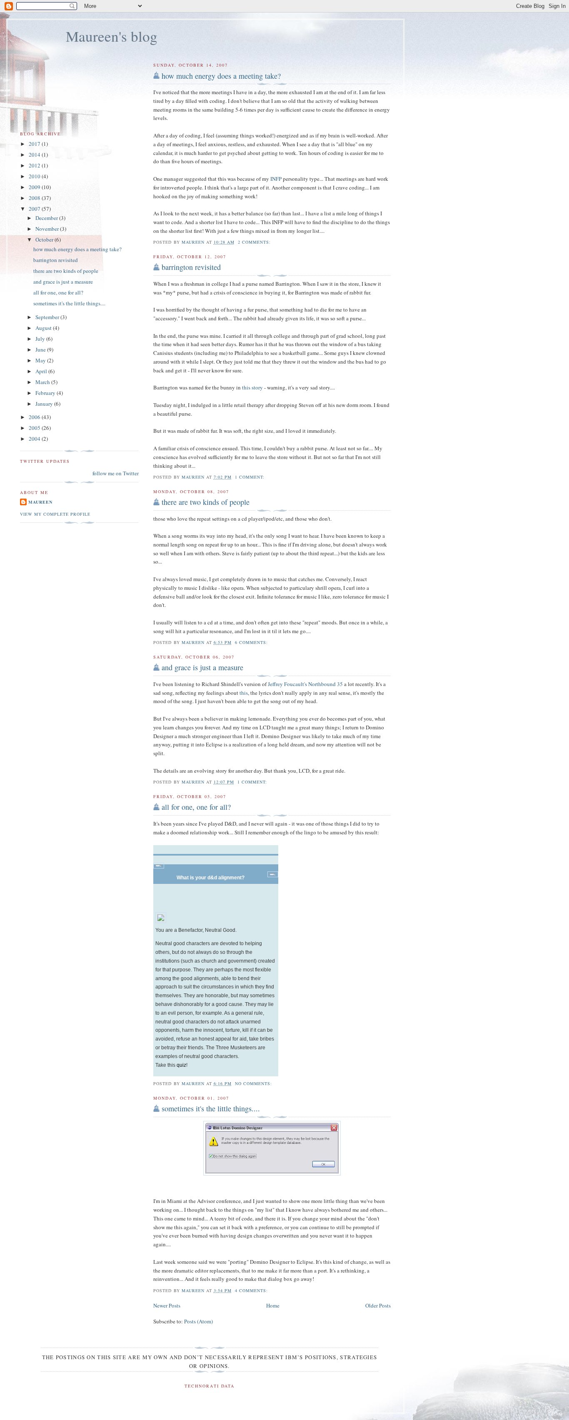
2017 (35, 143)
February (46, 393)
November (47, 228)
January (44, 403)
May (41, 360)
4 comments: (252, 1290)
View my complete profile (55, 514)
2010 (35, 176)
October (45, 239)
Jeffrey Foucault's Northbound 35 (305, 684)
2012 (35, 165)
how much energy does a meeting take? (221, 76)
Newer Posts (166, 1305)
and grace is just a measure (202, 667)
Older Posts (378, 1305)
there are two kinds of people (206, 502)
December (47, 218)
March (43, 382)
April (41, 371)
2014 (35, 154)
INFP (276, 178)
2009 (35, 187)
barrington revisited (191, 267)
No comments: (254, 1083)
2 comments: (255, 242)
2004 (35, 438)
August (44, 328)
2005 (35, 428)
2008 (35, 198)
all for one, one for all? (196, 807)
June (41, 349)
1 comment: (250, 477)
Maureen (40, 502)
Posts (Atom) (198, 1321)
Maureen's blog (111, 36)
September (47, 317)
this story (252, 387)
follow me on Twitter (115, 473)
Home (273, 1305)
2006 (35, 417)
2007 (35, 208)
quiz (181, 1065)
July (40, 338)
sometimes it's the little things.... (211, 1108)
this (244, 692)
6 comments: (252, 642)
